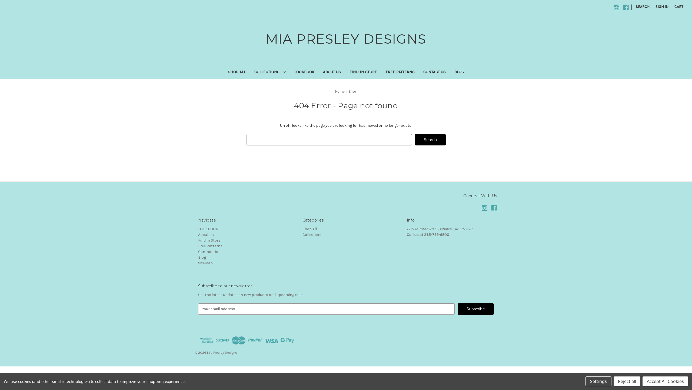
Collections (267, 71)
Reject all (627, 381)
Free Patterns (400, 71)
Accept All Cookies (665, 381)
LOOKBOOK (304, 71)
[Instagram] (616, 7)
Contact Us (434, 71)
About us (332, 71)
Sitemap (205, 263)
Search (643, 6)
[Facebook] (626, 7)
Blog (459, 71)
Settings (598, 381)
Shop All (237, 71)
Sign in (662, 6)
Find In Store (363, 71)
